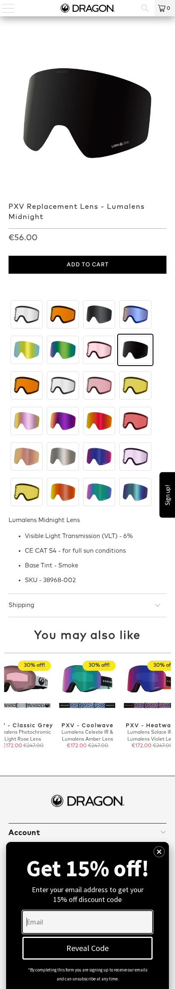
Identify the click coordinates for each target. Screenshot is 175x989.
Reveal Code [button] (87, 948)
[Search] (145, 8)
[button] (159, 852)
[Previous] (8, 708)
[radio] (27, 314)
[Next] (167, 708)
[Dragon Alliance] (87, 8)
